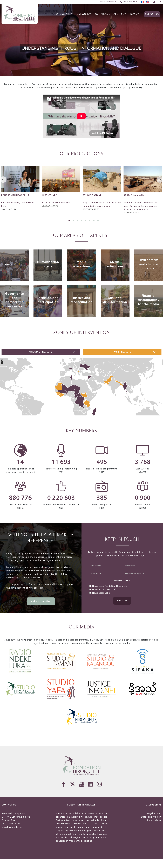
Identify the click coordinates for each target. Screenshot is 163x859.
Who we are (63, 14)
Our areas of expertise (109, 14)
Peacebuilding (14, 264)
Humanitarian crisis (48, 264)
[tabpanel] (20, 188)
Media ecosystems (81, 264)
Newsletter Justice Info (104, 589)
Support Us (152, 14)
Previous (3, 179)
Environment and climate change (148, 264)
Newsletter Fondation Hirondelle (109, 586)
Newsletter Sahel (101, 593)
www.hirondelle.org (12, 827)
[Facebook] (63, 784)
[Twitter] (72, 784)
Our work (83, 14)
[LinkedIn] (90, 784)
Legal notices (154, 813)
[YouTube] (81, 784)
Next (160, 179)
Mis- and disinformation (115, 300)
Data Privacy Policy (151, 817)
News (133, 14)
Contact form (9, 820)
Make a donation (40, 601)
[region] (81, 38)
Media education (115, 264)
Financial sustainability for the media (148, 300)
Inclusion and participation (48, 300)
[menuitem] (142, 2)
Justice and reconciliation (81, 300)
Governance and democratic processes (14, 300)
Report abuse (154, 820)
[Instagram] (99, 784)
